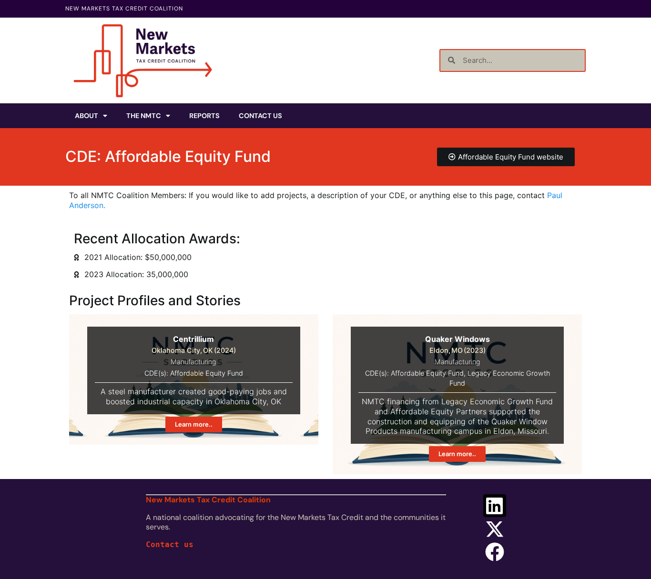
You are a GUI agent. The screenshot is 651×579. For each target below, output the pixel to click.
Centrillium (193, 339)
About (86, 115)
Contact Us (260, 115)
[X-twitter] (494, 529)
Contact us (169, 544)
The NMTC (143, 115)
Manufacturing (193, 362)
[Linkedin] (494, 505)
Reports (204, 115)
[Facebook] (494, 551)
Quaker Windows (457, 339)
